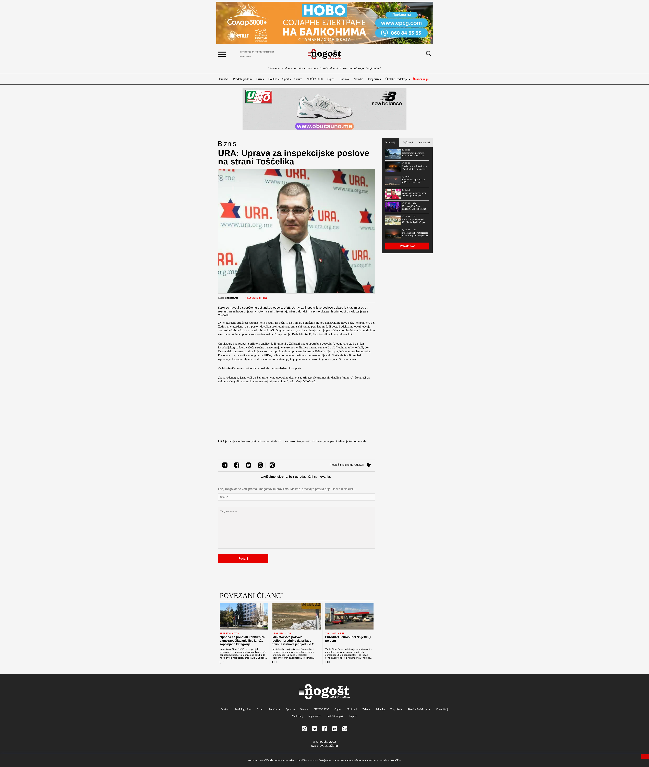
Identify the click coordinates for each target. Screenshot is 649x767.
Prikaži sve (407, 246)
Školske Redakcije (396, 79)
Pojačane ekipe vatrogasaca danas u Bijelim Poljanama (415, 234)
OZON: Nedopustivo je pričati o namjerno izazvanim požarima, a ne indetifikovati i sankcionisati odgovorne (414, 181)
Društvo (224, 79)
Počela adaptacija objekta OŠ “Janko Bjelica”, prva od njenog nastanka (414, 221)
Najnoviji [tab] (390, 142)
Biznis (260, 79)
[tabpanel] (407, 200)
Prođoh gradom (242, 79)
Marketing (297, 716)
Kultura (298, 79)
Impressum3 (314, 716)
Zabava (344, 79)
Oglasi (331, 79)
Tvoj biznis (374, 79)
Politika (272, 79)
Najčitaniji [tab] (407, 142)
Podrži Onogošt (335, 716)
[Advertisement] (296, 412)
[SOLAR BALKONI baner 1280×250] (324, 23)
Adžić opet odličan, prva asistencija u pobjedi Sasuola (414, 194)
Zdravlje (358, 79)
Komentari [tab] (424, 142)
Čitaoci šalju (421, 79)
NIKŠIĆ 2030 (315, 79)
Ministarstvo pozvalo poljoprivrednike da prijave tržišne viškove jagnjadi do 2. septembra (293, 642)
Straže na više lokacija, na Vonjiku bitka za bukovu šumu (414, 167)
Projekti (353, 716)
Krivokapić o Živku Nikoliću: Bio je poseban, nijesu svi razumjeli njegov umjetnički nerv (415, 207)
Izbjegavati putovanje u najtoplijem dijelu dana (413, 154)
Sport (285, 79)
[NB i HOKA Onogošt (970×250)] (324, 109)
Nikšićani (352, 709)
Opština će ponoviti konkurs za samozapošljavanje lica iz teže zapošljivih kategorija (242, 640)
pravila (319, 489)
